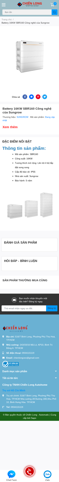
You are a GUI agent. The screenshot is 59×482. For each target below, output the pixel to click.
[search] (54, 12)
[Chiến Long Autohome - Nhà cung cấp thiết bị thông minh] (29, 5)
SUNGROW (23, 117)
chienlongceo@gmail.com (26, 357)
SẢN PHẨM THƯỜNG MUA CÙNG (25, 280)
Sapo (33, 418)
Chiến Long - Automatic (37, 414)
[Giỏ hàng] (52, 5)
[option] (29, 56)
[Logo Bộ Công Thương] (10, 363)
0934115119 (28, 353)
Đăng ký (52, 308)
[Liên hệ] (11, 474)
